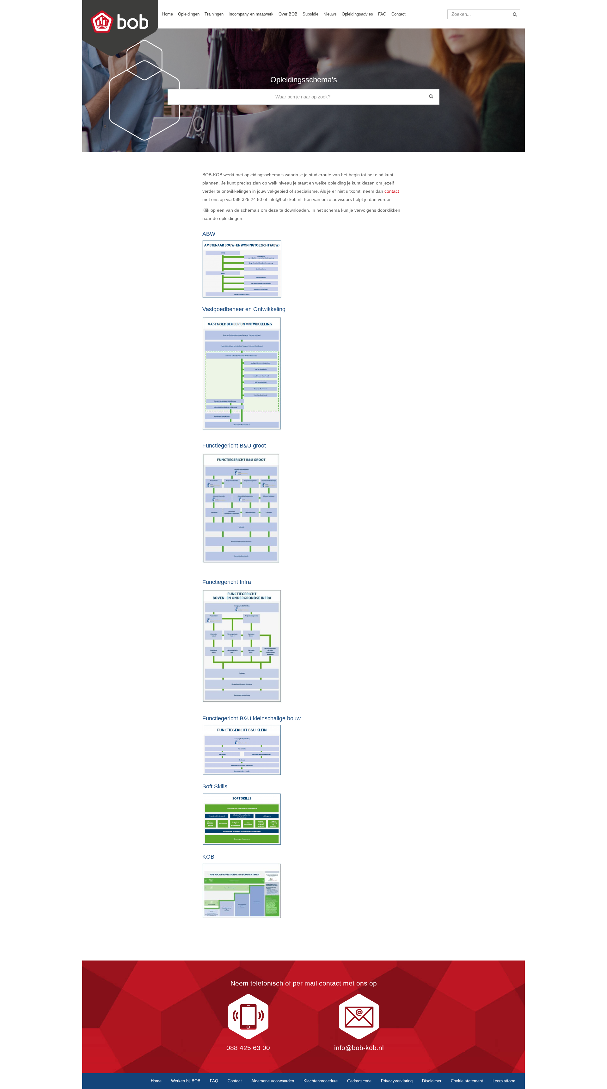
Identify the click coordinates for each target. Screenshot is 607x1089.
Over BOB (288, 14)
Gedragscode (359, 1081)
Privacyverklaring (397, 1081)
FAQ (382, 14)
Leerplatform (504, 1081)
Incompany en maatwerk (251, 14)
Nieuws (330, 14)
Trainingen (214, 14)
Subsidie (310, 14)
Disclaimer (431, 1081)
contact (391, 191)
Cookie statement (467, 1081)
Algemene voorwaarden (272, 1081)
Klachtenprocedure (321, 1081)
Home (167, 14)
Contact (398, 14)
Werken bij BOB (185, 1081)
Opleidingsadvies (357, 14)
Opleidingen (188, 14)
